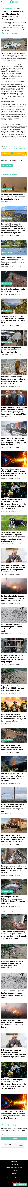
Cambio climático (10, 146)
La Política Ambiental (10, 33)
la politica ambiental (6, 148)
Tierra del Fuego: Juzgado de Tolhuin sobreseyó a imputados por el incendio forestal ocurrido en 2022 (13, 319)
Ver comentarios (7, 165)
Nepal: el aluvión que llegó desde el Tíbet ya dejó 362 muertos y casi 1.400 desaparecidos (13, 688)
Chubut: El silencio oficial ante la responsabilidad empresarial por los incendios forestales (13, 196)
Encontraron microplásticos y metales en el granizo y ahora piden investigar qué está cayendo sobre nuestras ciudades (14, 934)
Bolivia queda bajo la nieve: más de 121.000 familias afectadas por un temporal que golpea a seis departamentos (14, 441)
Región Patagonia (7, 8)
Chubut (18, 146)
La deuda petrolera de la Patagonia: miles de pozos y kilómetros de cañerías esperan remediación (13, 899)
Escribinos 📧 (14, 1161)
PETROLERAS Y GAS (7, 891)
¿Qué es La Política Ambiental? (14, 1167)
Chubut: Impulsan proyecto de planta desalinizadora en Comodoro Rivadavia (12, 349)
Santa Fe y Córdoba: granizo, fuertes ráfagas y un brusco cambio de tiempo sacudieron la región (13, 627)
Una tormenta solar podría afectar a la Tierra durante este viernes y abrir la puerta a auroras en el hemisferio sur (13, 472)
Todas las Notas (14, 1164)
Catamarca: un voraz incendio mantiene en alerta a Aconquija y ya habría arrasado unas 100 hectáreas (13, 777)
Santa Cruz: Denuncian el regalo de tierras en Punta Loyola (13, 290)
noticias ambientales (19, 148)
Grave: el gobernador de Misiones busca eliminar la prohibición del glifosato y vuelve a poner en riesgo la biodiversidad (13, 568)
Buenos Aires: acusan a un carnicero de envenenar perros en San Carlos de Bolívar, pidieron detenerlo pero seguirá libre (13, 838)
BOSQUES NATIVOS (7, 740)
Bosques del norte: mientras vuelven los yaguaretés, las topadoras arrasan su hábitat (12, 747)
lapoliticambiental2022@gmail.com (14, 1178)
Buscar (15, 1173)
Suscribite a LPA (9, 1125)
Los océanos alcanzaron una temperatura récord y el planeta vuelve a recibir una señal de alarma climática (13, 380)
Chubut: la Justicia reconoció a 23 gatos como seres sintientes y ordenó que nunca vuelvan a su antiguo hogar (13, 658)
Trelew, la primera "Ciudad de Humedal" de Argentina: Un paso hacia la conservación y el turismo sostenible (13, 260)
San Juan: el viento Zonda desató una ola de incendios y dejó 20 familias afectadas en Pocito (13, 598)
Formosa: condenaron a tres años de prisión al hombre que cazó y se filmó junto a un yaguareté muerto (14, 869)
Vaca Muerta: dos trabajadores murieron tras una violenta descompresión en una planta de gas (13, 807)
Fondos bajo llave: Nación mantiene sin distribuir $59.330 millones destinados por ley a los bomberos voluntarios (13, 717)
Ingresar (15, 1170)
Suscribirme (14, 1138)
